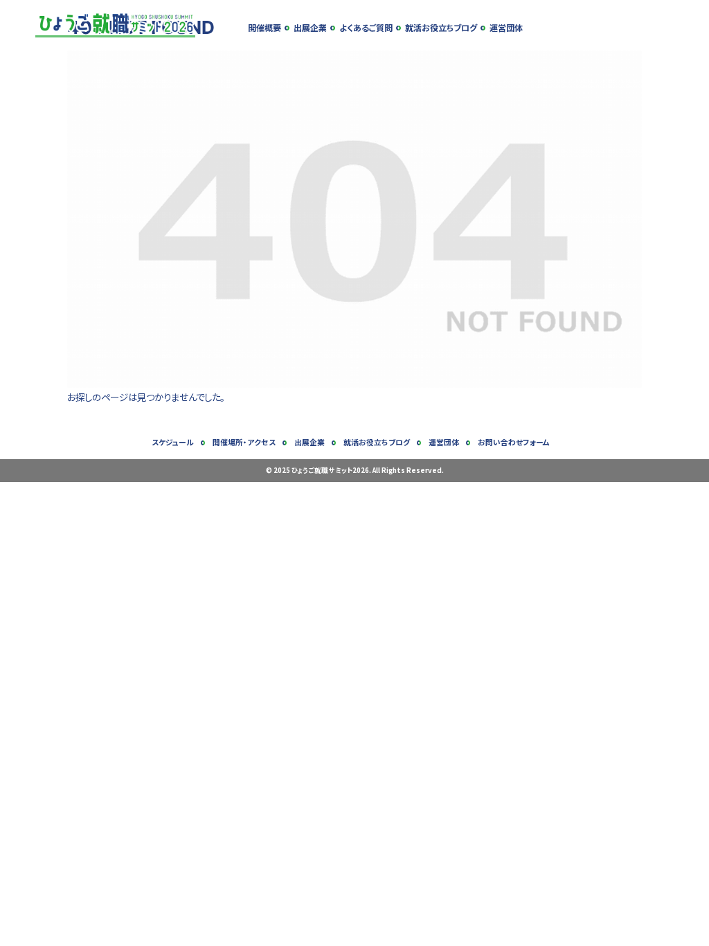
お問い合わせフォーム (514, 441)
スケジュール (173, 441)
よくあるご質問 (366, 27)
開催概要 (264, 27)
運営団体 (506, 27)
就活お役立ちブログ (441, 27)
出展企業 (310, 27)
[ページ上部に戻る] (692, 929)
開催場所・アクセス (244, 441)
